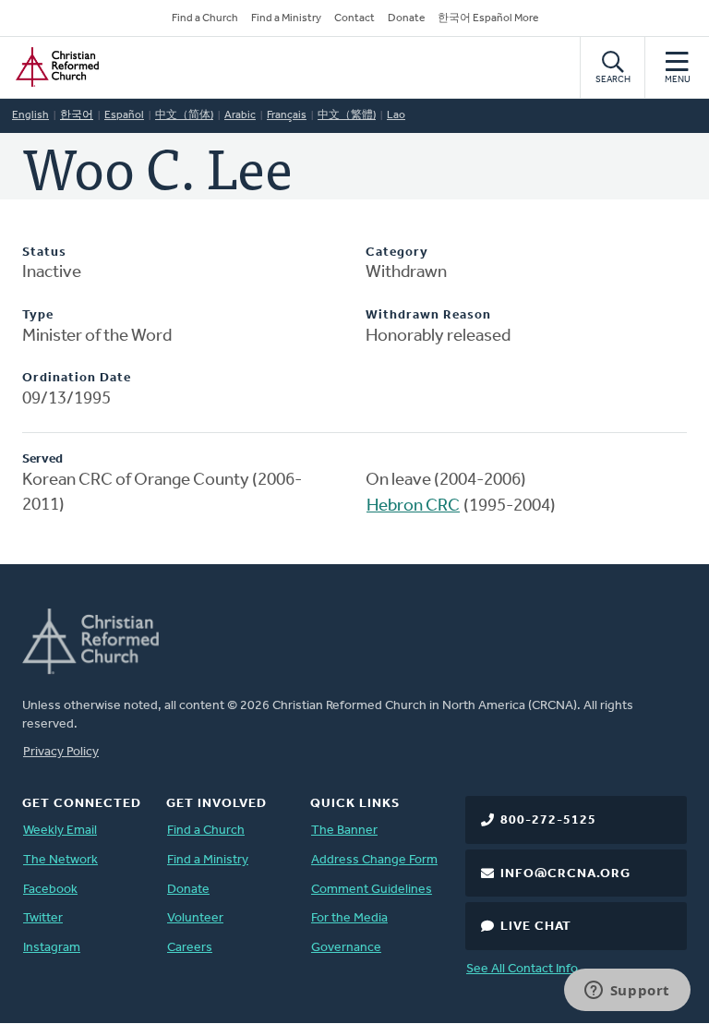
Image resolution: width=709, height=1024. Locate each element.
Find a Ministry (286, 18)
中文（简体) (184, 115)
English (30, 115)
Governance (346, 948)
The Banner (344, 830)
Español (124, 115)
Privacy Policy (61, 752)
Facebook (50, 890)
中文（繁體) (347, 115)
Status (44, 252)
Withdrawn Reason (428, 315)
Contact (354, 18)
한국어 (76, 115)
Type (38, 315)
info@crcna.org (565, 874)
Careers (189, 948)
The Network (60, 860)
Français (286, 115)
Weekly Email (60, 830)
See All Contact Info (522, 969)
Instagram (51, 948)
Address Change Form (374, 860)
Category (397, 252)
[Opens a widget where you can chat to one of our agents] (627, 992)
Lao (396, 115)
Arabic (240, 115)
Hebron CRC (413, 506)
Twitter (43, 918)
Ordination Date (76, 378)
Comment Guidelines (371, 890)
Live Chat (535, 927)
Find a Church (205, 18)
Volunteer (195, 918)
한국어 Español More (488, 18)
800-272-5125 (548, 820)
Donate (406, 18)
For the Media (349, 918)
